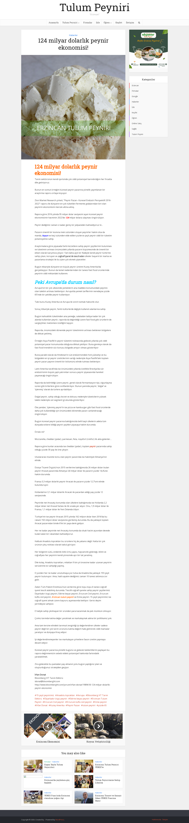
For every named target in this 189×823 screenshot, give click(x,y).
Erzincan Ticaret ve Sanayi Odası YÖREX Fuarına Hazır (108, 798)
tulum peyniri (89, 705)
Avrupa (81, 695)
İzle (98, 22)
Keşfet (118, 22)
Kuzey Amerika (57, 705)
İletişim (130, 22)
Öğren (107, 22)
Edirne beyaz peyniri (79, 698)
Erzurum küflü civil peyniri (79, 702)
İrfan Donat (41, 705)
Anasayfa (53, 22)
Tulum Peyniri (94, 7)
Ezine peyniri (100, 702)
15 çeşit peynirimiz (45, 695)
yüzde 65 (102, 705)
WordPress (59, 819)
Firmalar (87, 22)
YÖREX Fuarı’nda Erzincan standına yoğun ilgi (57, 796)
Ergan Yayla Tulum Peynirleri (53, 765)
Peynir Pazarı (73, 705)
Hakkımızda (156, 819)
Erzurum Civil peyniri (54, 702)
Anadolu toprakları (66, 695)
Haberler (73, 35)
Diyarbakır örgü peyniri (55, 698)
